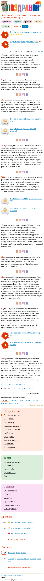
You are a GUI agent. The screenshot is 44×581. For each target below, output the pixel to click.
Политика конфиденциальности (11, 575)
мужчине (21, 400)
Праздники (9, 436)
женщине (14, 400)
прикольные (6, 22)
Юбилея (7, 494)
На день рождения (12, 462)
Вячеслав (11, 553)
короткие (18, 22)
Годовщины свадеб (13, 426)
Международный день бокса (21, 528)
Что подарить (10, 508)
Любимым (8, 433)
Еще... (7, 476)
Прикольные (10, 472)
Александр (12, 559)
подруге (29, 400)
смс (24, 51)
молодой (5, 26)
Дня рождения (10, 490)
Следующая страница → (13, 384)
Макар (26, 559)
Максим (33, 559)
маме (11, 403)
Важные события (12, 429)
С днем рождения (12, 415)
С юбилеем (9, 419)
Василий (20, 559)
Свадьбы (8, 498)
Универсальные (11, 440)
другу (16, 403)
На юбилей (9, 465)
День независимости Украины (22, 522)
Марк (39, 559)
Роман (18, 553)
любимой (38, 22)
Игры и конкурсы (12, 505)
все (42, 51)
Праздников (9, 501)
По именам (9, 443)
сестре (35, 400)
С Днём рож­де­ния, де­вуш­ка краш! (24, 42)
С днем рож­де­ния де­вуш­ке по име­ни (25, 32)
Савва (23, 553)
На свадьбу (9, 422)
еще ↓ (25, 26)
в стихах (37, 51)
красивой (27, 22)
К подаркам (9, 447)
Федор (10, 561)
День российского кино (19, 533)
